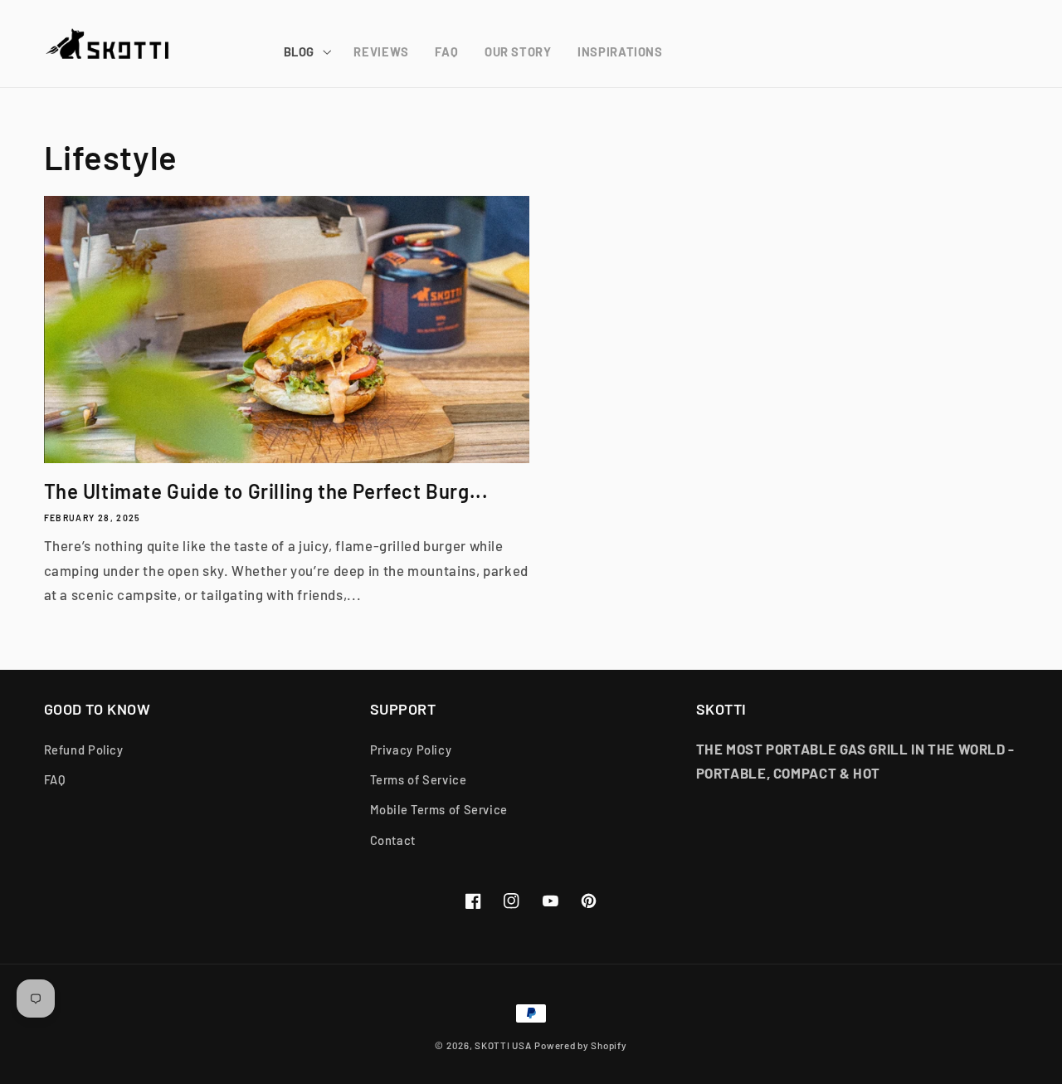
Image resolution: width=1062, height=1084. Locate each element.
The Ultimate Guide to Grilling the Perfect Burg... (266, 491)
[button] (305, 52)
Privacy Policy (411, 749)
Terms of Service (418, 779)
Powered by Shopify (580, 1045)
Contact (393, 840)
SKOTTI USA (503, 1045)
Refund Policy (84, 749)
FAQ (55, 779)
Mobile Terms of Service (439, 809)
